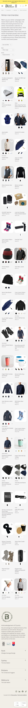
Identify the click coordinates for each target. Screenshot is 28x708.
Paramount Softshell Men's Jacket (7, 456)
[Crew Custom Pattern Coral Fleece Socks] (20, 280)
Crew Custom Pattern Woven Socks (7, 240)
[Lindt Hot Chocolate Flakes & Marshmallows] (20, 199)
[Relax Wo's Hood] (20, 585)
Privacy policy (14, 695)
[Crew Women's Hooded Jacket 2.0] (7, 416)
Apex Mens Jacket (19, 266)
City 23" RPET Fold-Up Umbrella (7, 319)
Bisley (16, 103)
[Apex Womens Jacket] (7, 388)
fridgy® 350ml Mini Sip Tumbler (20, 456)
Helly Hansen (4, 426)
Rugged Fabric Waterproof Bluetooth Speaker (20, 570)
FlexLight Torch (18, 239)
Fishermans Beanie (6, 105)
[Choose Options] (7, 70)
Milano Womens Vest (7, 185)
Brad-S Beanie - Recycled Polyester (6, 483)
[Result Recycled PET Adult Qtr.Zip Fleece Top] (20, 332)
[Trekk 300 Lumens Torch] (20, 497)
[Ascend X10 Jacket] (20, 119)
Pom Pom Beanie (6, 597)
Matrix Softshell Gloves (7, 345)
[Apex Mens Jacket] (20, 254)
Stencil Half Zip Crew (20, 318)
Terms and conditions (22, 695)
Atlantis (3, 480)
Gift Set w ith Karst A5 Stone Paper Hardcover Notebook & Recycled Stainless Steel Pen (7, 513)
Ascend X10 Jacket (19, 132)
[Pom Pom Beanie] (7, 585)
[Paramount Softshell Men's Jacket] (7, 443)
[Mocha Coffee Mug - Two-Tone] (20, 361)
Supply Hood (5, 157)
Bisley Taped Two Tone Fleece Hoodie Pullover (20, 105)
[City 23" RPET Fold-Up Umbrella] (7, 305)
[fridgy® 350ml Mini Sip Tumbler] (20, 443)
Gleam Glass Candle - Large (20, 542)
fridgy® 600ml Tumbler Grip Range (7, 374)
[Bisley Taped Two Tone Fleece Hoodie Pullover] (20, 92)
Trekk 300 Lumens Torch (19, 510)
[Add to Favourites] (12, 61)
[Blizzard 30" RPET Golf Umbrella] (20, 65)
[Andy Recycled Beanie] (20, 470)
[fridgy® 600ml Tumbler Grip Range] (7, 361)
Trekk (16, 507)
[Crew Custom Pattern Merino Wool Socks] (20, 416)
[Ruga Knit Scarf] (7, 556)
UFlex (3, 103)
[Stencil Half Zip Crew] (20, 305)
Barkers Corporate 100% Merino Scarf (6, 542)
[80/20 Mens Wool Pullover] (20, 388)
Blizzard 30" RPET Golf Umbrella (20, 78)
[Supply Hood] (7, 145)
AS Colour (4, 155)
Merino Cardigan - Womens (19, 185)
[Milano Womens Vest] (7, 172)
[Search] (20, 6)
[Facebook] (22, 691)
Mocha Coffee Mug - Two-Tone (20, 374)
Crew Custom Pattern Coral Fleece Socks (20, 293)
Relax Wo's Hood (19, 597)
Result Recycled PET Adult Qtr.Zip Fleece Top (20, 347)
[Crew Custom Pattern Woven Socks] (7, 227)
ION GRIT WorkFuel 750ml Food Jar (6, 213)
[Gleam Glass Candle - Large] (20, 529)
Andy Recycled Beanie (20, 482)
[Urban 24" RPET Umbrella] (20, 145)
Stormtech (4, 343)
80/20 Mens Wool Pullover (19, 402)
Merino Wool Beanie (6, 292)
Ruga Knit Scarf (5, 568)
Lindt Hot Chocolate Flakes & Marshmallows (20, 213)
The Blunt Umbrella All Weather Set (7, 78)
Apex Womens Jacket (7, 401)
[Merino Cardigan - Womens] (20, 172)
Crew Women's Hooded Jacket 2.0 (7, 429)
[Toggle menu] (2, 6)
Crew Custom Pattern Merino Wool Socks (20, 429)
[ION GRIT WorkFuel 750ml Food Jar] (7, 199)
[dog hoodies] (7, 119)
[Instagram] (16, 691)
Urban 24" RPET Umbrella (18, 158)
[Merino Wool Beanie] (7, 280)
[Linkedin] (19, 691)
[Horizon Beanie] (7, 254)
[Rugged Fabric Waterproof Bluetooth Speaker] (20, 556)
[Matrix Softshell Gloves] (7, 332)
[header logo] (11, 6)
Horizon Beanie (5, 266)
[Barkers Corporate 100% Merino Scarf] (7, 529)
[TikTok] (26, 691)
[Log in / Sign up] (23, 6)
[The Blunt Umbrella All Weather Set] (7, 65)
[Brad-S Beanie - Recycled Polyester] (7, 470)
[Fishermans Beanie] (7, 92)
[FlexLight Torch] (20, 227)
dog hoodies (5, 132)
